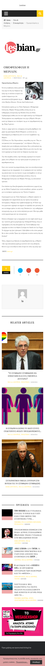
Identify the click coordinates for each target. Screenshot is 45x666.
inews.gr (10, 251)
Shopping (24, 598)
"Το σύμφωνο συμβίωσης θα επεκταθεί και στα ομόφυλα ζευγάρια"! (22, 376)
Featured (17, 522)
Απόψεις (17, 560)
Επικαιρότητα (10, 76)
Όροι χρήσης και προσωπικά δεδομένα (16, 647)
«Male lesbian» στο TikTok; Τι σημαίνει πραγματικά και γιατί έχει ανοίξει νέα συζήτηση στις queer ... (28, 552)
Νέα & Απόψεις (14, 382)
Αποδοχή (36, 662)
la (26, 78)
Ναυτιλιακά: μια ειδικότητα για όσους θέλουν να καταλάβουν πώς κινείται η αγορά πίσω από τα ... (28, 589)
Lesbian (22, 5)
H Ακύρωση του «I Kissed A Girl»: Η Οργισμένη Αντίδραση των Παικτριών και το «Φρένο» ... (27, 569)
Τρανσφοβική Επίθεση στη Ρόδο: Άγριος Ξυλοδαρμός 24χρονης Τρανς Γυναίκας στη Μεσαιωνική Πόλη (28, 533)
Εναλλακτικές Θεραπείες (31, 522)
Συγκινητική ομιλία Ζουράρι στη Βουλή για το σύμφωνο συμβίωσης (22, 482)
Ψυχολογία (18, 524)
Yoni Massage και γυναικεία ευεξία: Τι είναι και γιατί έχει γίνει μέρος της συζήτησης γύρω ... (27, 514)
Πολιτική (25, 382)
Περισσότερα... (22, 662)
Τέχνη (16, 579)
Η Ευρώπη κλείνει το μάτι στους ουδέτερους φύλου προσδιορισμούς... (22, 430)
